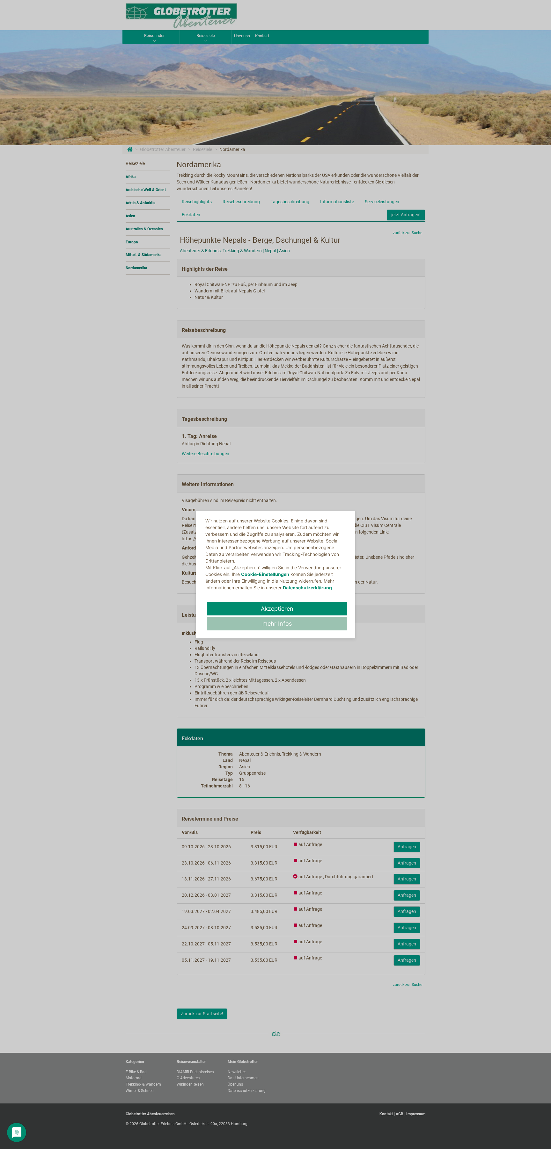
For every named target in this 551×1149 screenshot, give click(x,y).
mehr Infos (277, 623)
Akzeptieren (277, 608)
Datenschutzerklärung (307, 587)
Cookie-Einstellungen (265, 574)
